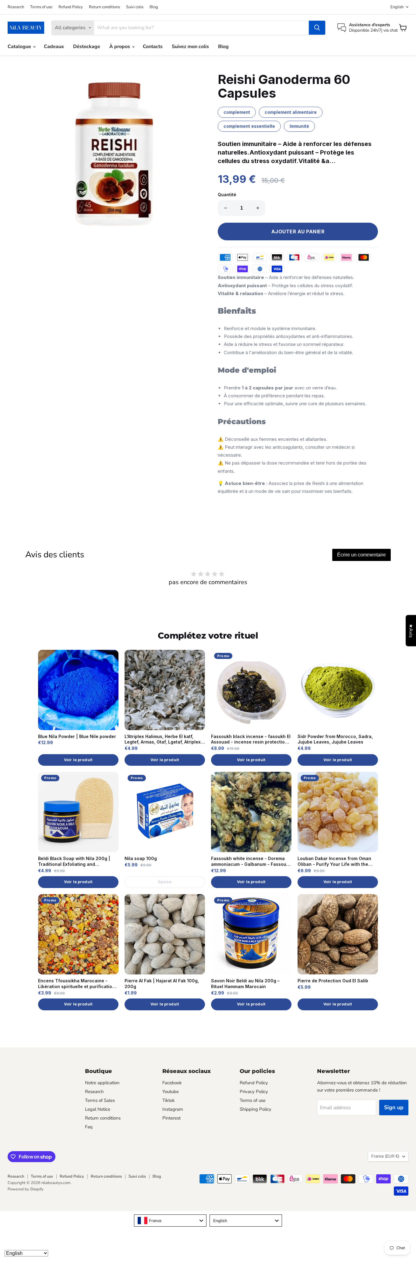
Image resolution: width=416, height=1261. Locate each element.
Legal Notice (97, 1109)
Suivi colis (134, 7)
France (385, 1156)
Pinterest (171, 1118)
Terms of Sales (100, 1100)
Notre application (102, 1083)
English (397, 7)
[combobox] (170, 1220)
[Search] (317, 28)
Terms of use (41, 7)
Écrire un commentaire (361, 554)
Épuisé (165, 882)
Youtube (170, 1092)
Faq (89, 1127)
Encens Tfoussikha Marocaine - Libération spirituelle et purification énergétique (76, 984)
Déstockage (86, 46)
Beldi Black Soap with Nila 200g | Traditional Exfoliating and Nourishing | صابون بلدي (74, 861)
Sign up (394, 1107)
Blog (154, 7)
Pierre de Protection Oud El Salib (333, 980)
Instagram (172, 1109)
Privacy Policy (254, 1092)
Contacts (153, 46)
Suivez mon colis (190, 46)
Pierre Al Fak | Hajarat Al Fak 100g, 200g (162, 983)
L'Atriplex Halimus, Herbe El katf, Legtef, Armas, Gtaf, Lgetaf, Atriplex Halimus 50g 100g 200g (163, 739)
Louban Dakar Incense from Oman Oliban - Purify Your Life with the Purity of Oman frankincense (334, 861)
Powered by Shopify (26, 1189)
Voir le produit (78, 760)
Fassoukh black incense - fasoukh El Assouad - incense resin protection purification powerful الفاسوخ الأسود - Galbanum (251, 739)
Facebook (172, 1083)
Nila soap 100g (141, 858)
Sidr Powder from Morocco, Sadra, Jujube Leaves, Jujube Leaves (335, 739)
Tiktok (168, 1100)
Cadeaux (54, 46)
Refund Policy (70, 7)
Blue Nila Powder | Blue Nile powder (77, 736)
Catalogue (20, 46)
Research (16, 7)
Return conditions (104, 7)
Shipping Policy (255, 1109)
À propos (120, 46)
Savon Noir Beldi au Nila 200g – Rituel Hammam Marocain (245, 983)
